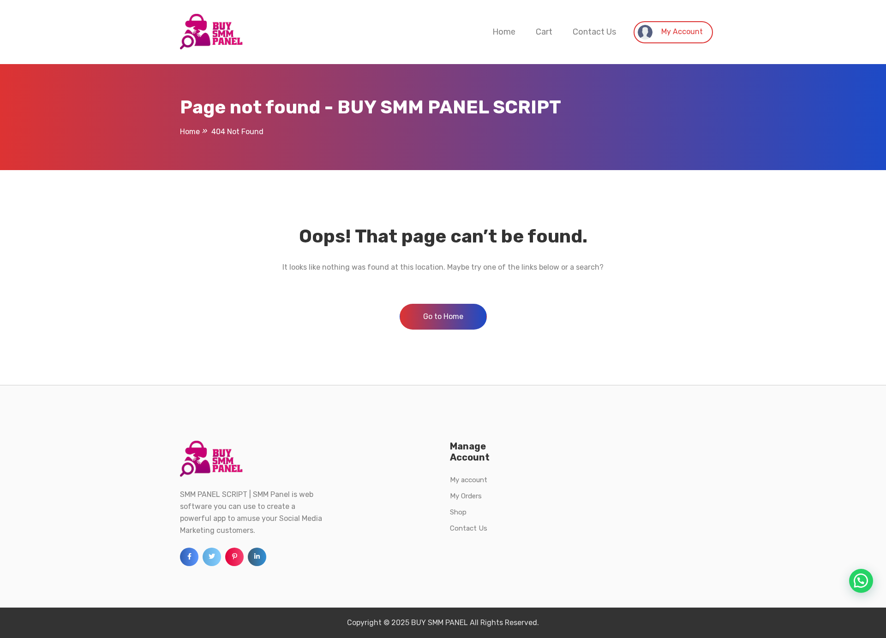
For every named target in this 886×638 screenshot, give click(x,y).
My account (468, 480)
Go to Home (443, 316)
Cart (544, 32)
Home (503, 32)
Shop (458, 512)
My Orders (466, 496)
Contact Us (594, 32)
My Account (681, 31)
